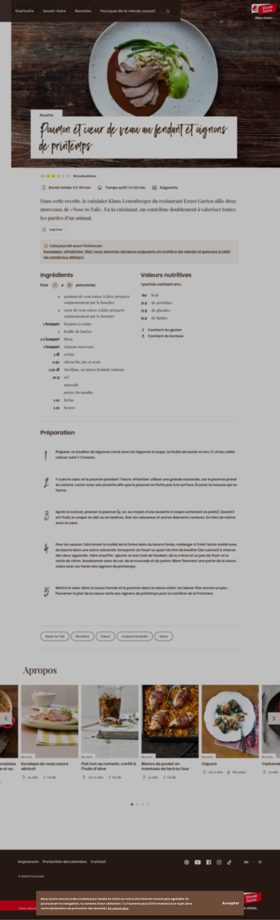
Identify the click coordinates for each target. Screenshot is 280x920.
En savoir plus (118, 908)
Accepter (230, 903)
